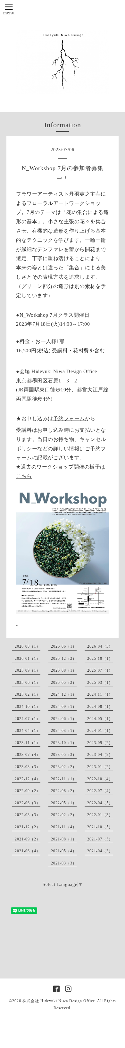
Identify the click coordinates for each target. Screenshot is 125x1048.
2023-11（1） (27, 743)
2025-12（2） (64, 658)
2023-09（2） (100, 743)
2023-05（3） (64, 754)
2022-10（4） (100, 779)
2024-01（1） (100, 730)
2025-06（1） (27, 682)
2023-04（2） (100, 754)
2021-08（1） (64, 839)
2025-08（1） (64, 670)
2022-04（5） (100, 803)
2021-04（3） (100, 851)
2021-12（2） (27, 827)
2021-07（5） (100, 839)
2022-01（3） (100, 815)
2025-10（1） (100, 658)
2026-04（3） (100, 646)
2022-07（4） (100, 791)
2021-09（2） (27, 839)
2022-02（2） (64, 815)
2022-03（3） (27, 815)
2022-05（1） (64, 803)
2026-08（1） (27, 646)
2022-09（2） (27, 791)
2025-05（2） (64, 682)
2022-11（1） (64, 779)
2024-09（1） (64, 706)
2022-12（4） (27, 779)
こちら (24, 476)
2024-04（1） (27, 730)
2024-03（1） (64, 730)
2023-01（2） (100, 767)
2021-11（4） (64, 827)
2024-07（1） (27, 718)
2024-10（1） (27, 706)
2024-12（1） (64, 694)
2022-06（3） (27, 803)
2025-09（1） (27, 670)
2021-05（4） (64, 851)
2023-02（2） (64, 767)
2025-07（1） (100, 670)
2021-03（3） (64, 863)
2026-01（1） (27, 658)
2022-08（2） (64, 791)
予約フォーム (69, 418)
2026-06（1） (64, 646)
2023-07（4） (27, 754)
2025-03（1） (100, 682)
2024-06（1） (64, 718)
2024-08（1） (100, 706)
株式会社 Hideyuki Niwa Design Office (58, 1001)
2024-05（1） (100, 718)
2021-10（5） (100, 827)
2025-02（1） (27, 694)
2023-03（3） (27, 767)
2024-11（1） (100, 694)
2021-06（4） (27, 851)
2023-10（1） (64, 743)
